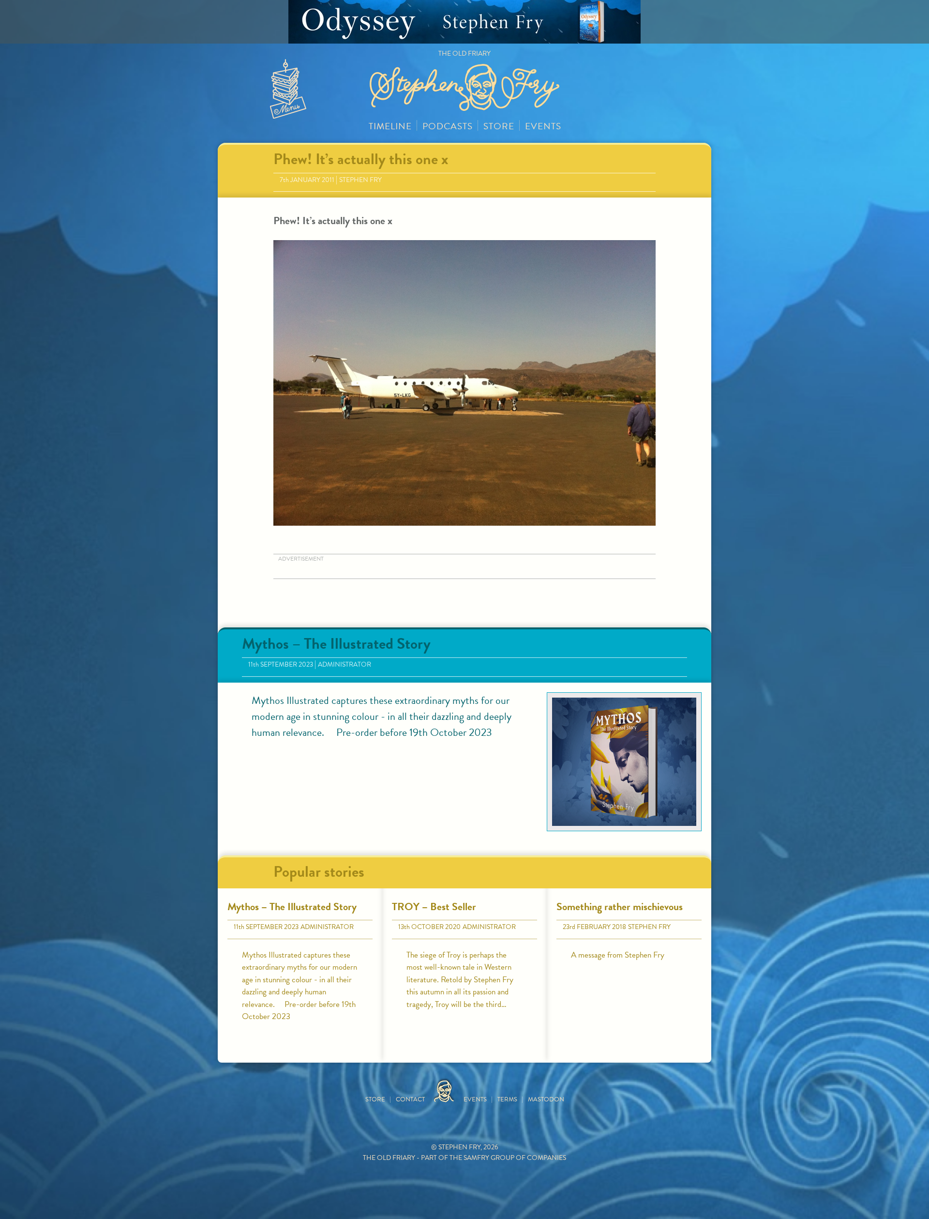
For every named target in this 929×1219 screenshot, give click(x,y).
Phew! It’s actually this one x (360, 159)
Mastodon (546, 1099)
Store (498, 126)
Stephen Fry (360, 180)
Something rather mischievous (619, 906)
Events (543, 126)
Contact (410, 1099)
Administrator (344, 664)
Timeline (390, 126)
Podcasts (447, 126)
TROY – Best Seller (434, 906)
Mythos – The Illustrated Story (336, 643)
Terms (507, 1099)
